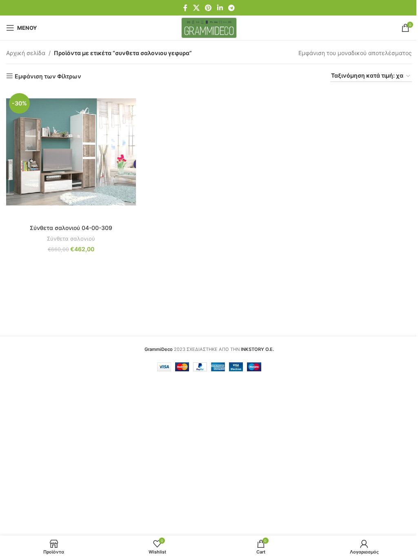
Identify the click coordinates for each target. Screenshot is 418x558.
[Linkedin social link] (219, 8)
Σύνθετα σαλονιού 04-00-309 (71, 227)
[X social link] (196, 8)
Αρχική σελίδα (25, 52)
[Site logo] (209, 27)
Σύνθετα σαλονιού (71, 238)
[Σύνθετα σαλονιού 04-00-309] (71, 155)
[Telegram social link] (231, 8)
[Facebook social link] (185, 8)
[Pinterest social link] (208, 8)
